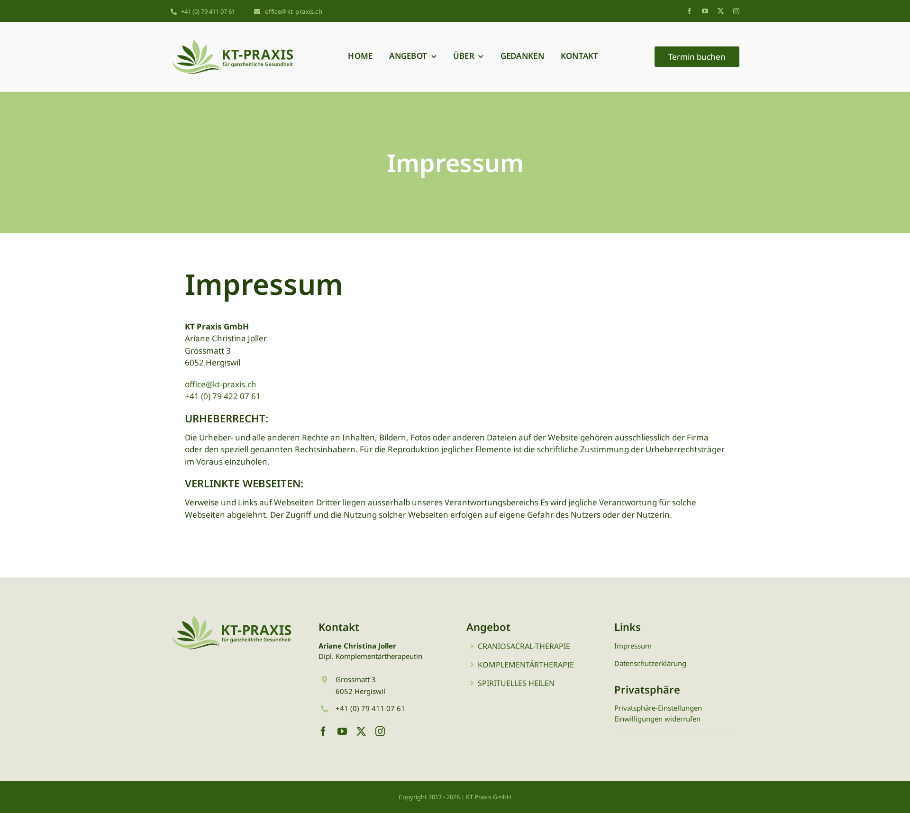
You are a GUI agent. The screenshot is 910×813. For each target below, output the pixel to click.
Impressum (633, 645)
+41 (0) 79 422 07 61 (223, 396)
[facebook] (689, 11)
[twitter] (721, 11)
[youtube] (705, 11)
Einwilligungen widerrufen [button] (657, 718)
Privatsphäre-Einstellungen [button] (658, 708)
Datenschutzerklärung (650, 663)
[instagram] (736, 11)
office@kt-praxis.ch (220, 384)
